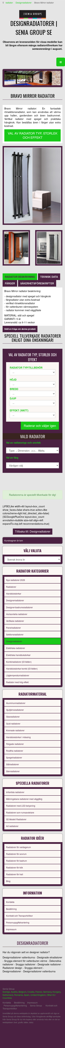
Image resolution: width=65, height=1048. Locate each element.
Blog (8, 881)
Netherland (8, 994)
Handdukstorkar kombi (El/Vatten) (22, 668)
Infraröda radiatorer (15, 792)
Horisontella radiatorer (16, 614)
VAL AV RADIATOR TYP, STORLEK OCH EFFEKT (32, 135)
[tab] (20, 276)
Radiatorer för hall (14, 874)
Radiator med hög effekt (17, 682)
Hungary (56, 991)
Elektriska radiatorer (15, 648)
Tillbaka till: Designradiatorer (32, 531)
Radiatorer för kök (14, 867)
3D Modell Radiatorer (16, 819)
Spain (26, 994)
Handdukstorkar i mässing (18, 737)
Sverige (6, 991)
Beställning (11, 908)
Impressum (11, 929)
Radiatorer (11, 586)
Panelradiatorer (13, 627)
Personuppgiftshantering (17, 922)
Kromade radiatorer (15, 730)
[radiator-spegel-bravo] (49, 247)
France (38, 991)
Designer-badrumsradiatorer (19, 607)
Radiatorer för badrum (16, 860)
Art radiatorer (12, 826)
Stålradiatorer (12, 764)
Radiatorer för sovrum (16, 853)
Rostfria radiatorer (14, 750)
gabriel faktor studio (49, 1030)
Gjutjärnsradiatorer (15, 709)
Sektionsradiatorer (14, 634)
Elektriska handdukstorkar (18, 654)
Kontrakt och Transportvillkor (19, 915)
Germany (47, 991)
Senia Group (36, 1005)
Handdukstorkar (13, 593)
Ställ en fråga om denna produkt (20, 328)
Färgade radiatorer (15, 743)
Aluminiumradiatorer (15, 703)
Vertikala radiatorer (15, 620)
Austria (14, 991)
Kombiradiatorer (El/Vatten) (19, 661)
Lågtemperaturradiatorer (17, 675)
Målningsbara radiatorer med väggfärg (24, 798)
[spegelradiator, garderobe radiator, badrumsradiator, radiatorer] (32, 185)
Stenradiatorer (13, 771)
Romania (18, 994)
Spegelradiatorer (14, 757)
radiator (9, 2)
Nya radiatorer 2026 (15, 579)
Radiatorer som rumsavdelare (20, 812)
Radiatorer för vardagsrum (18, 847)
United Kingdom (38, 994)
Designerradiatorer (15, 600)
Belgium (22, 991)
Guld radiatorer (13, 723)
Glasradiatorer (13, 716)
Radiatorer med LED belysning (20, 805)
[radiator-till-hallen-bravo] (16, 247)
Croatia (30, 991)
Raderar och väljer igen (40, 425)
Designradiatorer (24, 2)
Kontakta (10, 901)
